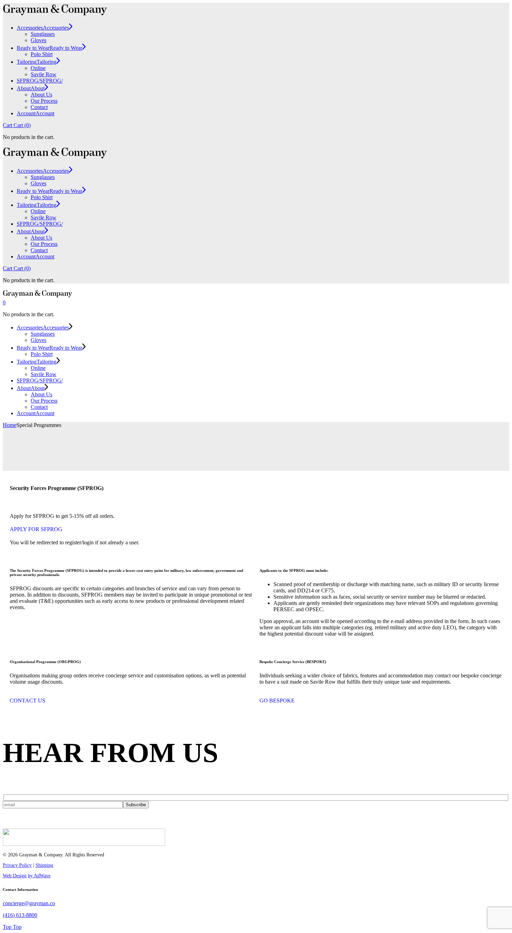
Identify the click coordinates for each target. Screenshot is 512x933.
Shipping (44, 865)
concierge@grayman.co (29, 903)
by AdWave (39, 875)
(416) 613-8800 (20, 915)
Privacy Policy (17, 865)
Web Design (14, 875)
